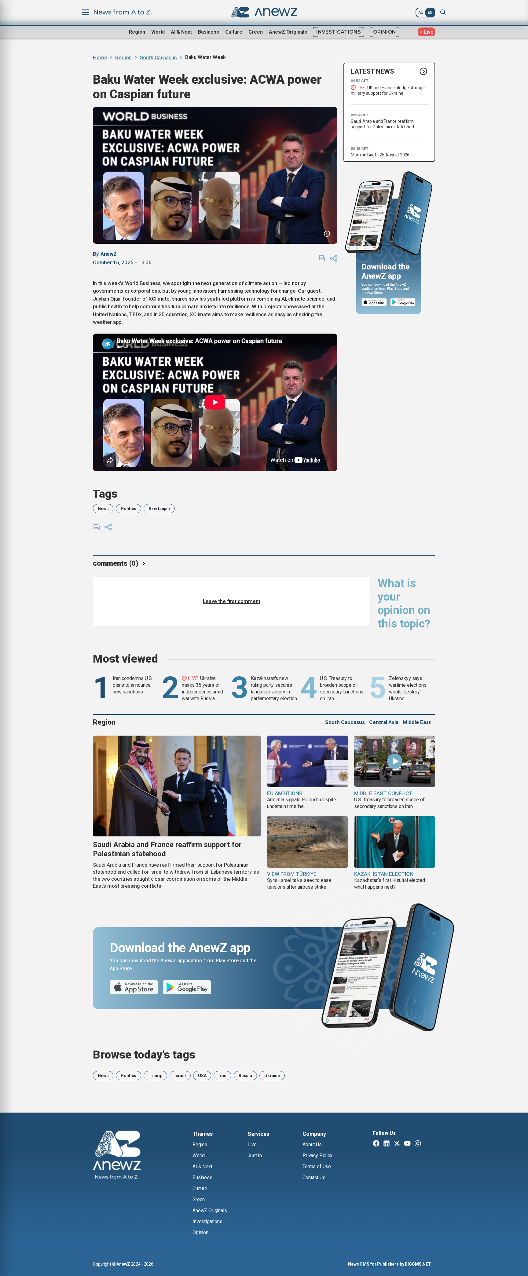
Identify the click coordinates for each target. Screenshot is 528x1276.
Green (255, 32)
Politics (128, 508)
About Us (312, 1144)
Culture (233, 32)
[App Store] (374, 302)
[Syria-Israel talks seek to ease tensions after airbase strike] (307, 842)
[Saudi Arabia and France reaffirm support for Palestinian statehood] (177, 786)
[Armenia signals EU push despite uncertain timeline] (307, 762)
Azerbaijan (159, 508)
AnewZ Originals (288, 32)
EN (430, 12)
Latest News (372, 71)
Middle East (417, 722)
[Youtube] (407, 1144)
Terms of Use (316, 1166)
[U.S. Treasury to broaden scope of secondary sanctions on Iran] (394, 762)
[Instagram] (417, 1144)
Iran (222, 1075)
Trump (155, 1075)
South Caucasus (158, 57)
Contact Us (313, 1177)
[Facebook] (376, 1144)
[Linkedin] (386, 1144)
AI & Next (181, 32)
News (103, 508)
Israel (180, 1075)
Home (100, 57)
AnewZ (123, 1264)
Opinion (384, 32)
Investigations (338, 32)
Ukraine (272, 1075)
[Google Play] (404, 302)
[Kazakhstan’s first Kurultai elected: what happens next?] (394, 842)
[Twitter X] (397, 1144)
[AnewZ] (117, 1156)
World (158, 32)
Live (252, 1144)
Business (208, 32)
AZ (421, 12)
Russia (245, 1075)
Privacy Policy (317, 1155)
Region (137, 32)
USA (202, 1075)
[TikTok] (428, 1144)
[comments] (322, 258)
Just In (255, 1155)
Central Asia (383, 722)
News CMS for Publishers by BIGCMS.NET (389, 1264)
